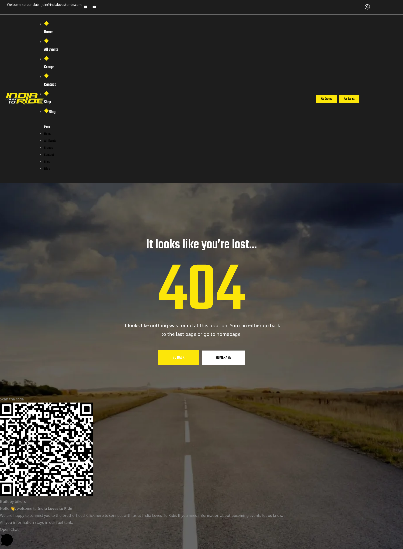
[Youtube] (94, 7)
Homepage (223, 358)
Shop (47, 102)
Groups (49, 67)
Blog (52, 112)
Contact (50, 84)
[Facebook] (85, 7)
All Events (51, 49)
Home (48, 32)
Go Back (178, 358)
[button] (326, 99)
